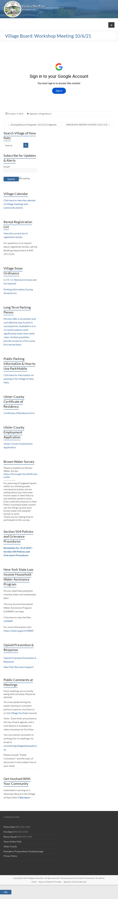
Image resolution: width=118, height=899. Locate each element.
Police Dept (9, 827)
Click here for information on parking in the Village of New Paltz (19, 379)
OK (6, 892)
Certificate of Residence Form (19, 413)
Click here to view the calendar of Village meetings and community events (20, 204)
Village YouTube (19, 713)
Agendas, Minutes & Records (75, 882)
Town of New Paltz (12, 841)
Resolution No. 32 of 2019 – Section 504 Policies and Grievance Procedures (18, 551)
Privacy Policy (10, 856)
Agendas (33, 113)
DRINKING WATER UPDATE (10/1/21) (88, 124)
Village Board (44, 113)
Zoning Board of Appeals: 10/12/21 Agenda (32, 124)
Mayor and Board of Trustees (50, 882)
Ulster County (10, 846)
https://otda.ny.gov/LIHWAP (19, 630)
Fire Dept (8, 831)
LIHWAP (8, 621)
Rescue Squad (10, 836)
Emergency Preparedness (16, 851)
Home (33, 882)
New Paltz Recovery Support (19, 666)
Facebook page (36, 851)
